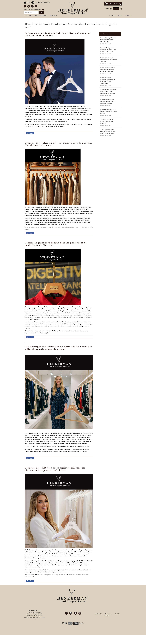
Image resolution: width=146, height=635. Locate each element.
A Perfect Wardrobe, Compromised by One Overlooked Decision (107, 131)
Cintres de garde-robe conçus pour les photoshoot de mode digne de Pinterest (56, 244)
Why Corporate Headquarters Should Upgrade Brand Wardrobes (107, 80)
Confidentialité (98, 614)
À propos (53, 15)
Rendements (108, 614)
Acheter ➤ (27, 15)
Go (41, 12)
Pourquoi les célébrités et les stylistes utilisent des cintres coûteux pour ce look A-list (55, 469)
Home (28, 2)
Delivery (112, 15)
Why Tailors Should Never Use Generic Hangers (106, 121)
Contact (128, 15)
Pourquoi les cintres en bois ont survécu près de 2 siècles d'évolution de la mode (58, 144)
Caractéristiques (40, 15)
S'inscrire (47, 2)
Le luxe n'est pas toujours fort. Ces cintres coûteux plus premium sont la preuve (57, 34)
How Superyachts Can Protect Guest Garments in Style (108, 111)
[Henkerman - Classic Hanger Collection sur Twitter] (36, 6)
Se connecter (38, 2)
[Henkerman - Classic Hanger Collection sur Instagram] (28, 6)
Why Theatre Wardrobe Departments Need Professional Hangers (108, 91)
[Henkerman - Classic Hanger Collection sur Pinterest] (32, 6)
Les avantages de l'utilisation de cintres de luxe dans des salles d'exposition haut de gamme (58, 348)
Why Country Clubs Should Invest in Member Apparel (108, 59)
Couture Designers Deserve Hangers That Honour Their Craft (108, 49)
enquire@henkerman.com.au (34, 612)
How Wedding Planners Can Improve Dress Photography (108, 39)
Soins (120, 15)
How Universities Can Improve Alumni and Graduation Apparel (107, 69)
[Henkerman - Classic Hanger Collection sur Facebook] (25, 6)
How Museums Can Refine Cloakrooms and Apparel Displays (108, 101)
